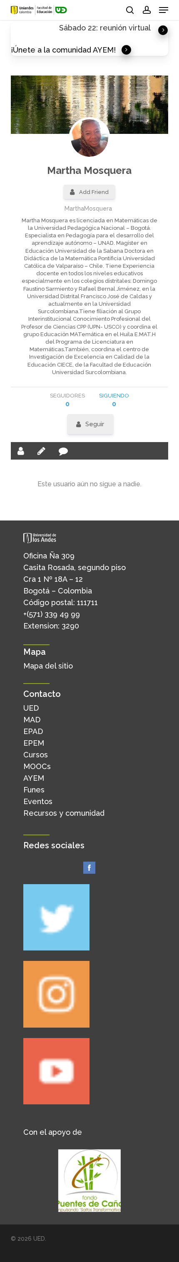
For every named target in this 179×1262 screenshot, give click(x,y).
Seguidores (67, 400)
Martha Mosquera (89, 170)
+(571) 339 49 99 (51, 614)
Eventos (37, 801)
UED (31, 708)
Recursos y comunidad (63, 813)
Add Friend (94, 192)
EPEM (33, 743)
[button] (163, 10)
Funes (34, 789)
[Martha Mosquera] (89, 138)
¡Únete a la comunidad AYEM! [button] (63, 49)
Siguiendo (114, 400)
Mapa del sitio (48, 665)
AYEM (33, 778)
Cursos (35, 754)
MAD (31, 719)
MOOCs (37, 766)
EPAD (33, 731)
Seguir (94, 424)
